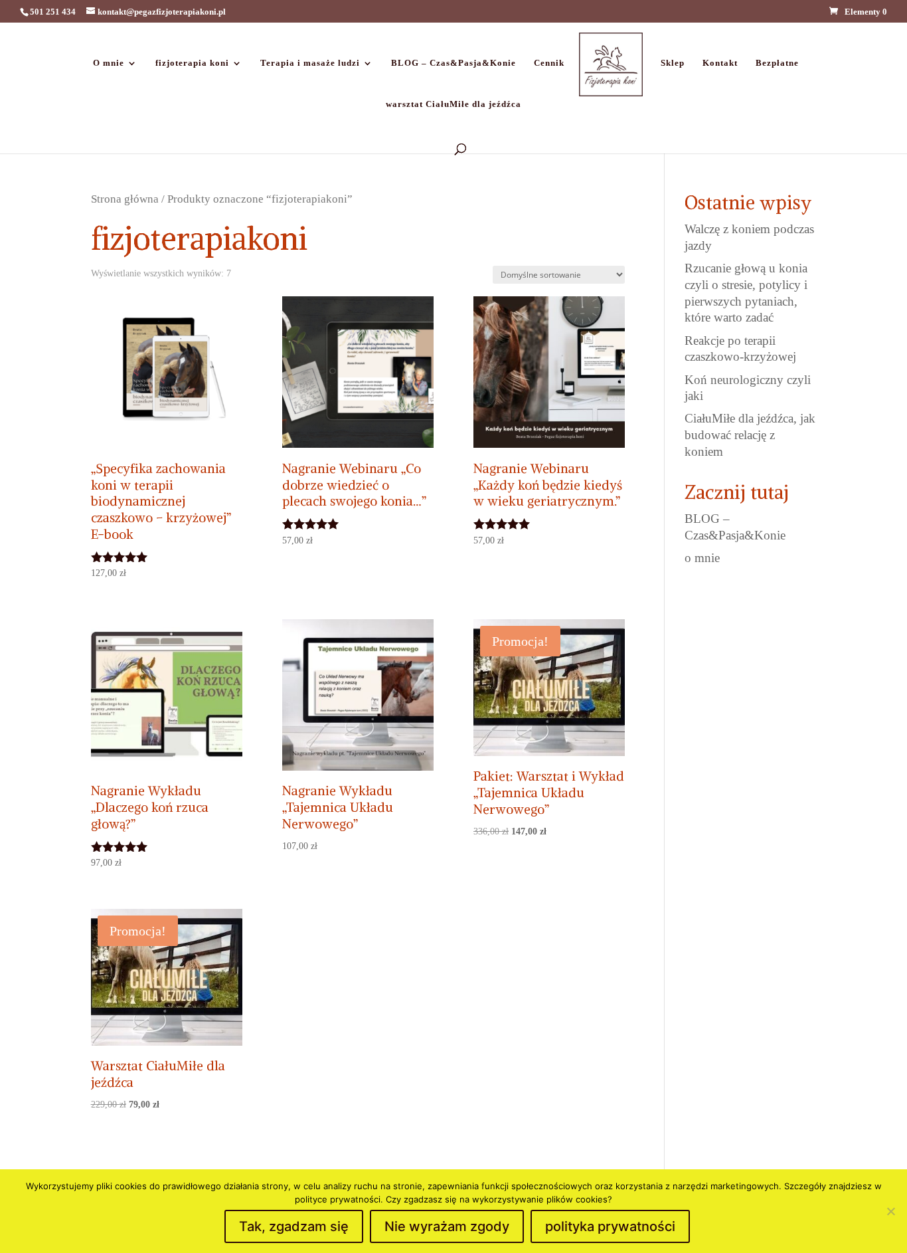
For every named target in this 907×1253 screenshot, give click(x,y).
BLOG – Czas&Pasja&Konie (453, 63)
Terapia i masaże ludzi (310, 63)
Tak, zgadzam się (294, 1226)
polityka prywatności (610, 1226)
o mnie (702, 558)
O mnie (108, 63)
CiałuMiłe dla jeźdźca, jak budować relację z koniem (750, 434)
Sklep (673, 63)
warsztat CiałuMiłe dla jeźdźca (453, 104)
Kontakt (720, 63)
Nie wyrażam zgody (446, 1226)
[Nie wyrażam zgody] (890, 1211)
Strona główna (125, 198)
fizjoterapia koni (192, 63)
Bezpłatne (777, 63)
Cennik (549, 63)
